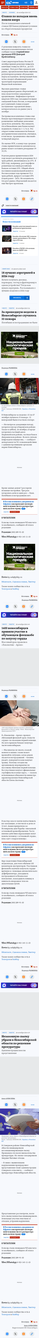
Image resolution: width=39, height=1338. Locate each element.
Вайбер (15, 588)
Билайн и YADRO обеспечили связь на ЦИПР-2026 (23, 249)
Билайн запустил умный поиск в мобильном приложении (24, 227)
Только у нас (14, 7)
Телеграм (6, 588)
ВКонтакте (6, 581)
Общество (15, 231)
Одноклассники (19, 581)
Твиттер (31, 581)
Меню (2, 2)
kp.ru (16, 35)
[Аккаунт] (36, 2)
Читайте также (6, 268)
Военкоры (23, 7)
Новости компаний (12, 205)
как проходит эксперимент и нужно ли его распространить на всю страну (18, 505)
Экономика (12, 12)
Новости (5, 7)
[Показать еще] (32, 41)
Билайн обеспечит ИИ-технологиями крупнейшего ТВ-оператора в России (24, 238)
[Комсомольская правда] (12, 2)
